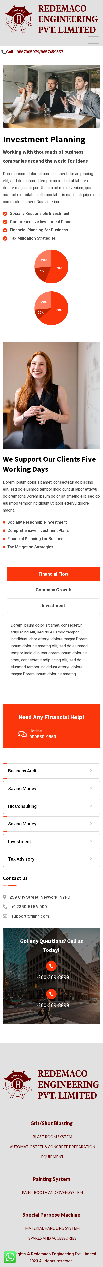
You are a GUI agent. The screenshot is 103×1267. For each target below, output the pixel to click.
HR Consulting (22, 806)
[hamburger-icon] (93, 40)
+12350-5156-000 (29, 906)
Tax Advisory (21, 859)
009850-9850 (43, 736)
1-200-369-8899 (51, 977)
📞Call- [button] (8, 52)
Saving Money (22, 788)
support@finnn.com (30, 916)
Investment (19, 841)
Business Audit (23, 770)
